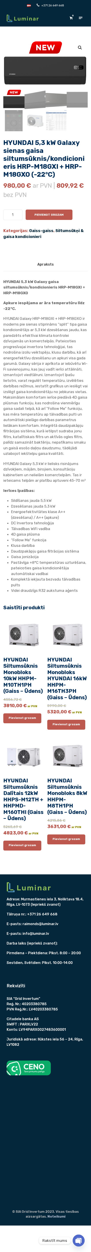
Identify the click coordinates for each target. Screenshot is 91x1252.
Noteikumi (56, 1216)
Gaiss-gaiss (41, 230)
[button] (80, 48)
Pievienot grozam (49, 214)
